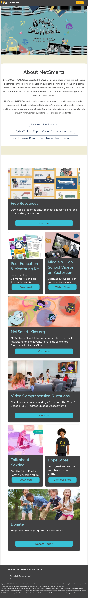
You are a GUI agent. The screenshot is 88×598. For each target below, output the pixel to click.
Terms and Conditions (25, 577)
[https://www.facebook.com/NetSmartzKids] (63, 569)
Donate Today (44, 543)
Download (44, 223)
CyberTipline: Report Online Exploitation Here (44, 131)
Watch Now (62, 287)
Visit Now (44, 351)
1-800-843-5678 (34, 569)
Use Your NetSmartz (44, 124)
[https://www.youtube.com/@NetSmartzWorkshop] (71, 569)
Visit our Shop (62, 479)
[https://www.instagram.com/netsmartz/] (75, 569)
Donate (80, 3)
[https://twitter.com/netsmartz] (67, 569)
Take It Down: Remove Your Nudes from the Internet (44, 138)
